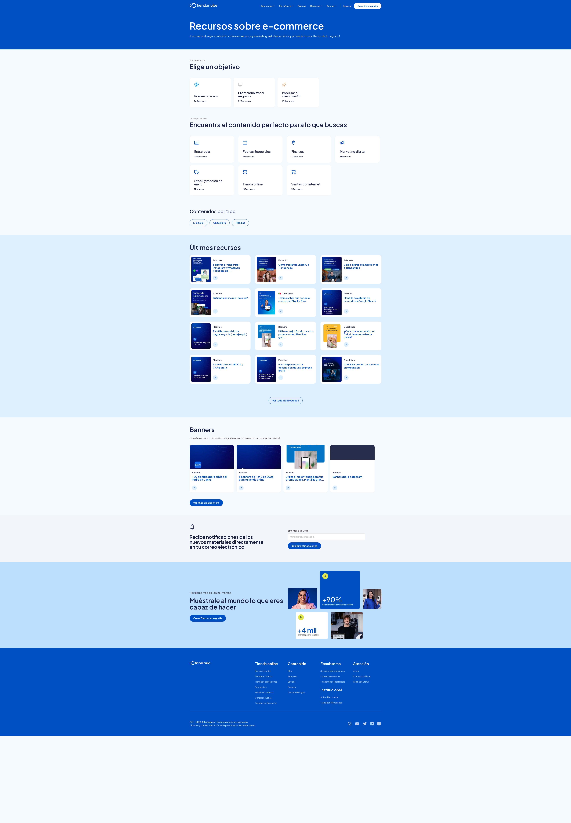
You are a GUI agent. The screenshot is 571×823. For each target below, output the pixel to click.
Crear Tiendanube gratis (207, 618)
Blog (290, 671)
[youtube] (357, 724)
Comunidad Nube (361, 676)
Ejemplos (292, 676)
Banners (292, 687)
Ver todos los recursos (285, 400)
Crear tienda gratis (368, 6)
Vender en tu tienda (264, 692)
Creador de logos (296, 692)
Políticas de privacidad (225, 725)
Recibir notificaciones (304, 545)
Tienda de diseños (264, 676)
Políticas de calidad (245, 725)
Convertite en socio (330, 676)
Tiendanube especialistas (332, 681)
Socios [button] (330, 6)
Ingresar (347, 6)
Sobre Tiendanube (329, 697)
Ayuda (356, 671)
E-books (198, 222)
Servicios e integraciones (332, 671)
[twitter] (365, 724)
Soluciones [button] (266, 6)
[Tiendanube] (203, 5)
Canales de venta (263, 697)
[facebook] (379, 724)
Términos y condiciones (201, 725)
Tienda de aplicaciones (266, 681)
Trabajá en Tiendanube (331, 702)
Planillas (240, 222)
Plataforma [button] (285, 6)
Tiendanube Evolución (266, 703)
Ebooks (291, 681)
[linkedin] (372, 724)
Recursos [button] (315, 6)
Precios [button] (302, 6)
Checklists (219, 222)
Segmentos (261, 687)
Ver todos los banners (206, 502)
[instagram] (349, 724)
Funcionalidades (263, 671)
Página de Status (361, 681)
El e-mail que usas (298, 530)
